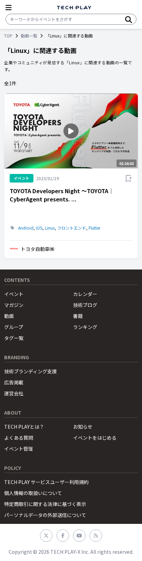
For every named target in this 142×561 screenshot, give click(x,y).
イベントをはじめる (94, 437)
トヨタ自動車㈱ (37, 248)
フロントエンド (71, 228)
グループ (13, 326)
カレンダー (85, 293)
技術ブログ (85, 304)
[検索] (128, 19)
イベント (13, 293)
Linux (50, 228)
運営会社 (13, 393)
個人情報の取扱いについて (33, 493)
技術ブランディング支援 (30, 371)
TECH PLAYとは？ (24, 426)
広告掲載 (13, 382)
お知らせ (82, 426)
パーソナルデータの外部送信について (45, 515)
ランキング (85, 326)
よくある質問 (18, 437)
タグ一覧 (13, 337)
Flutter (94, 228)
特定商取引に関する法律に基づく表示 (45, 503)
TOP (8, 35)
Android (25, 228)
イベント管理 (18, 448)
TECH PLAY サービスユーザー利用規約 (46, 481)
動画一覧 (29, 35)
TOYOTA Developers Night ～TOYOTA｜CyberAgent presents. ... (62, 195)
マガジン (13, 304)
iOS (39, 228)
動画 (9, 315)
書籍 (78, 315)
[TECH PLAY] (74, 8)
